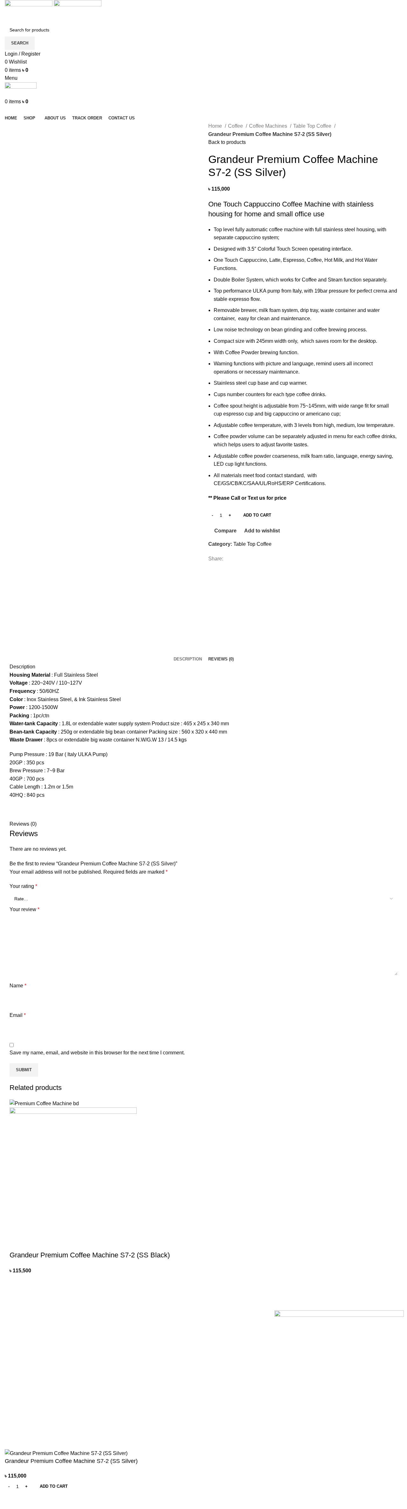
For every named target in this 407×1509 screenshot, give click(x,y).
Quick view (35, 1242)
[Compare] (13, 1501)
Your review (24, 909)
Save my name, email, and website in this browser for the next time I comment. (97, 1052)
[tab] (188, 659)
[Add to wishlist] (52, 1242)
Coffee (236, 126)
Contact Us (150, 1348)
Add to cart (257, 515)
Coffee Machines (268, 126)
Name (18, 985)
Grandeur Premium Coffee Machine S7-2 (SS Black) (90, 1255)
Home (215, 126)
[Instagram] (28, 1428)
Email (18, 1015)
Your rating (23, 886)
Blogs (144, 1359)
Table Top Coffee (313, 126)
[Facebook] (11, 1428)
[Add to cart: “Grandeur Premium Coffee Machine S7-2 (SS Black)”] (17, 1242)
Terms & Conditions (158, 1337)
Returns (147, 1326)
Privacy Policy (153, 1315)
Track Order (151, 1370)
